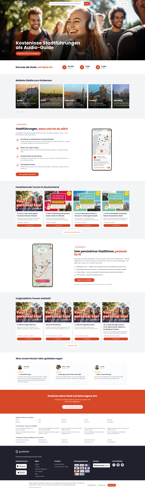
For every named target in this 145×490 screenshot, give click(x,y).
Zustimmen (112, 485)
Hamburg (109, 420)
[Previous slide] (17, 112)
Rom (40, 422)
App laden (124, 3)
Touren (37, 467)
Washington (110, 422)
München (63, 420)
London (86, 420)
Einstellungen (102, 485)
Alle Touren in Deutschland (72, 232)
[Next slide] (22, 112)
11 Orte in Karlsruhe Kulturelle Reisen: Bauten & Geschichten (116, 432)
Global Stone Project (89, 440)
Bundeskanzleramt (21, 442)
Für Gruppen (39, 471)
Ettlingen (18, 422)
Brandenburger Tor (43, 442)
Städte (37, 464)
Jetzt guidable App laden (27, 174)
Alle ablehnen (91, 485)
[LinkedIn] (118, 464)
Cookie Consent (39, 476)
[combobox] (66, 3)
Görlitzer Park (64, 442)
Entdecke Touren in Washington (28, 53)
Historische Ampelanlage (22, 440)
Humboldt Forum (88, 442)
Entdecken (113, 3)
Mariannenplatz (43, 440)
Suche (87, 3)
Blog (36, 474)
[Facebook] (122, 464)
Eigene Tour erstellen (84, 280)
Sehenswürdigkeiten (41, 469)
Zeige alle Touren (72, 346)
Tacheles (109, 440)
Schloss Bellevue (111, 442)
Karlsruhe (63, 422)
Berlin (17, 420)
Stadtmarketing (59, 464)
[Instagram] (113, 464)
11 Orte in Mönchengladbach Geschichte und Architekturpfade (49, 429)
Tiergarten (64, 440)
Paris (40, 420)
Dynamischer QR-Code (61, 467)
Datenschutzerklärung (35, 487)
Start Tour (30, 225)
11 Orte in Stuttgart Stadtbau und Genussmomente (24, 429)
